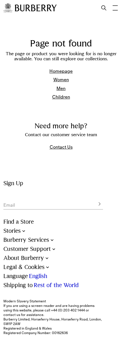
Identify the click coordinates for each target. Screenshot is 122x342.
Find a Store (18, 222)
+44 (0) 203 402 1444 (68, 310)
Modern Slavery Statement (24, 301)
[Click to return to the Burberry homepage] (36, 7)
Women (61, 79)
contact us (11, 314)
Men (61, 88)
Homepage (61, 71)
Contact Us (61, 146)
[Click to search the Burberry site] (103, 8)
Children (61, 96)
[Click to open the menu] (115, 8)
